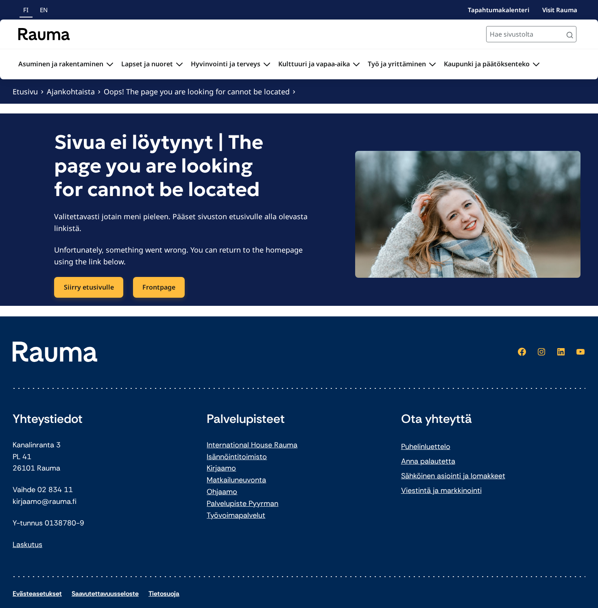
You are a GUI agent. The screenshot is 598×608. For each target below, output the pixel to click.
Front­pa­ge (158, 287)
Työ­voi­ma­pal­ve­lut (236, 515)
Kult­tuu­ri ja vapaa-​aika (314, 63)
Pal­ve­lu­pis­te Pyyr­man (242, 503)
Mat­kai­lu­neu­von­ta (236, 480)
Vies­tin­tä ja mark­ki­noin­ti (441, 490)
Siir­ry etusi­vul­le (89, 287)
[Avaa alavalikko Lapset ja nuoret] (179, 64)
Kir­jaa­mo (221, 468)
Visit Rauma (559, 10)
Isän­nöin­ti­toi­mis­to (237, 457)
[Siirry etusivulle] (44, 34)
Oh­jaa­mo (222, 492)
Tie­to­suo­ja (163, 593)
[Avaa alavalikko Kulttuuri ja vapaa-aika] (356, 64)
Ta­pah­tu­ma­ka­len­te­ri (498, 10)
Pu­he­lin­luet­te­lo (425, 446)
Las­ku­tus (27, 544)
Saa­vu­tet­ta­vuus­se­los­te (105, 593)
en (44, 10)
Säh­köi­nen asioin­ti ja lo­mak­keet (453, 476)
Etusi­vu (25, 91)
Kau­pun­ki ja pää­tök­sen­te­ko (487, 63)
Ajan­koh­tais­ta (71, 91)
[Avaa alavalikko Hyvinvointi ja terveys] (267, 64)
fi (25, 10)
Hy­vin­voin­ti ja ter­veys (225, 63)
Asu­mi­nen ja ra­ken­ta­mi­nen (60, 63)
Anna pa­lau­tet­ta (428, 461)
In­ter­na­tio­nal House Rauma (252, 445)
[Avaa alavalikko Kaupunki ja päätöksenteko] (536, 64)
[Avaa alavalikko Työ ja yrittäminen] (432, 64)
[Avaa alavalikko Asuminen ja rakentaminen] (110, 64)
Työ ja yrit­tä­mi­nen (397, 63)
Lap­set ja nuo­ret (147, 63)
